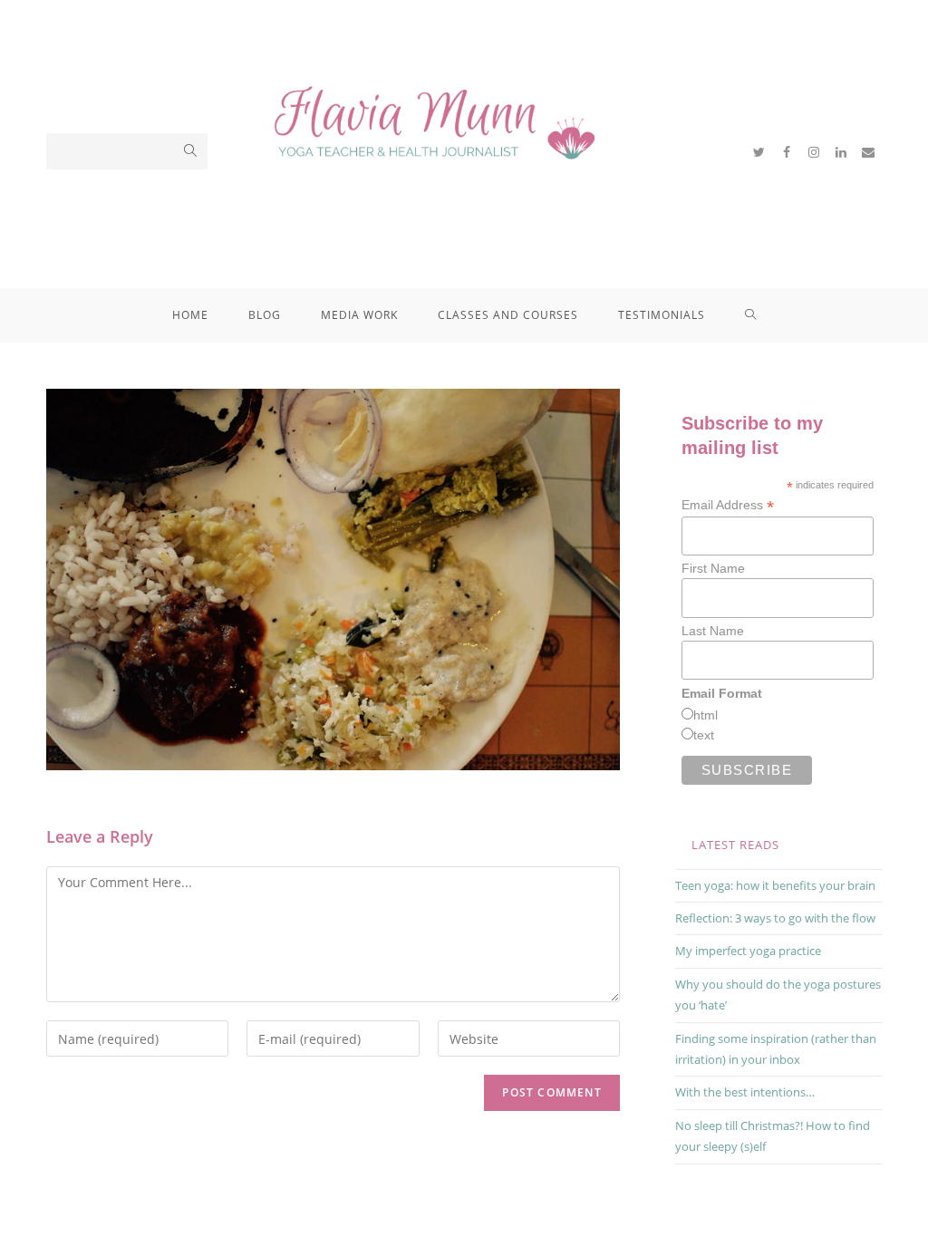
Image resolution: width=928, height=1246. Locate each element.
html (705, 715)
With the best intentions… (745, 1092)
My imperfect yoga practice (748, 950)
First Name (713, 568)
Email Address (728, 505)
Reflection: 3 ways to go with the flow (775, 918)
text (703, 735)
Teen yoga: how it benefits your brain (775, 885)
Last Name (713, 630)
